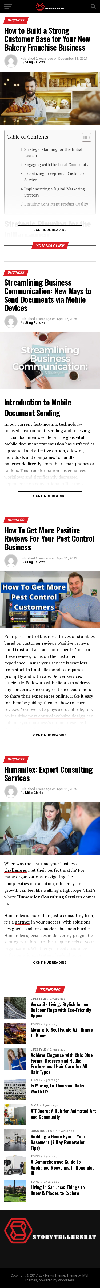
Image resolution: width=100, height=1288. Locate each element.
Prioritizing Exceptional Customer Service (54, 176)
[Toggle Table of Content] (84, 137)
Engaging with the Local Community (56, 164)
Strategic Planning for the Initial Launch (53, 152)
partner (22, 922)
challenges (15, 870)
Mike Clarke (34, 793)
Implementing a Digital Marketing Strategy (54, 192)
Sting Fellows (35, 62)
